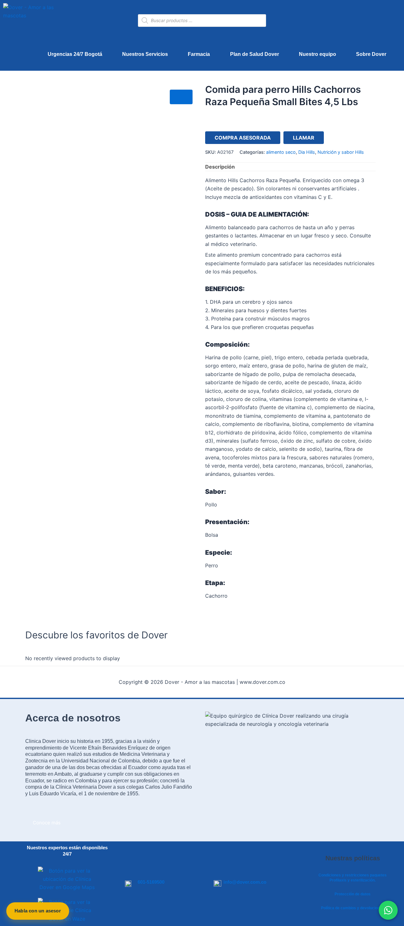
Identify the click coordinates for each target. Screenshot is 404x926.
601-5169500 (151, 882)
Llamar (303, 137)
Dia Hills (306, 152)
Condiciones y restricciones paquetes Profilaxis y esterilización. (352, 877)
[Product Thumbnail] (181, 97)
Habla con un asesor (38, 910)
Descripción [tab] (220, 167)
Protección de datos (353, 894)
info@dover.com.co (244, 882)
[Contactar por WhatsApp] (388, 910)
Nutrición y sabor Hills (341, 152)
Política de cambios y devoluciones (352, 908)
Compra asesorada (243, 137)
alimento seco (281, 152)
